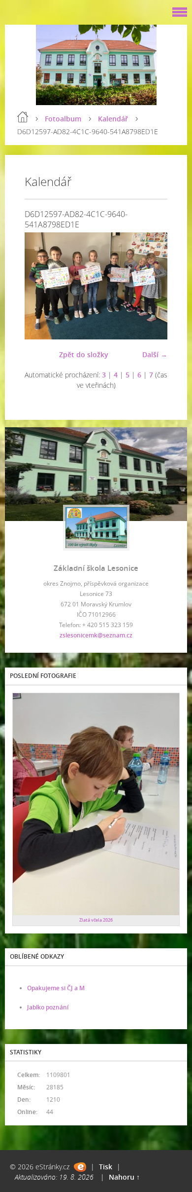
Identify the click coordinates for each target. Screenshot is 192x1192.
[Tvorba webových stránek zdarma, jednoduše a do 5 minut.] (80, 1167)
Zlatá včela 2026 (96, 920)
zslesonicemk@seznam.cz (96, 635)
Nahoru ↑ (124, 1177)
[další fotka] (151, 286)
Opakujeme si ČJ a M (56, 988)
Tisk (105, 1166)
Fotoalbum (63, 118)
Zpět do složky (83, 354)
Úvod (22, 117)
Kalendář (113, 118)
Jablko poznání (47, 1007)
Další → (154, 354)
